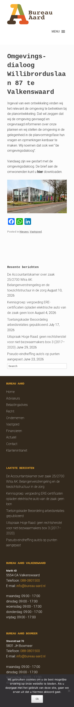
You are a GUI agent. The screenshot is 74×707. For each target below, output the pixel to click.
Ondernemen (15, 418)
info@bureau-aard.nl (30, 586)
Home (10, 392)
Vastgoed (36, 231)
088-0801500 (30, 580)
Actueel (11, 437)
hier (40, 172)
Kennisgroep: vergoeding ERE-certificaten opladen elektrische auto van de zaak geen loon (36, 307)
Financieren (14, 431)
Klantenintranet (16, 450)
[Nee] (69, 691)
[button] (56, 31)
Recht (10, 411)
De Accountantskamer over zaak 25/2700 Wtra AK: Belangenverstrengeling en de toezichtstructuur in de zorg (35, 481)
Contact (11, 444)
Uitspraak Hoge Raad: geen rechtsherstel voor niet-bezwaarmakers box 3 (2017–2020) (36, 342)
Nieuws (24, 231)
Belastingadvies (17, 405)
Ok (37, 699)
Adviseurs (13, 398)
